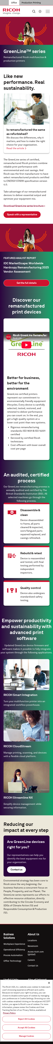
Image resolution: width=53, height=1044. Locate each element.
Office (14, 2)
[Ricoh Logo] (11, 11)
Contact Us (33, 965)
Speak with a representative (22, 214)
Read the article (15, 148)
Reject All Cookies (26, 1019)
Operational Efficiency (14, 949)
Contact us (16, 869)
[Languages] (40, 11)
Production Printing (31, 2)
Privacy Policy (9, 1013)
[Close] (49, 983)
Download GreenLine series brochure (24, 205)
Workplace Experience (14, 944)
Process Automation (13, 955)
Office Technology (12, 961)
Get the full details (27, 282)
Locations (32, 940)
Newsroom (33, 946)
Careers (31, 960)
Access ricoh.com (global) (36, 953)
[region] (26, 1011)
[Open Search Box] (33, 11)
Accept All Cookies (26, 1027)
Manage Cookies (26, 1036)
